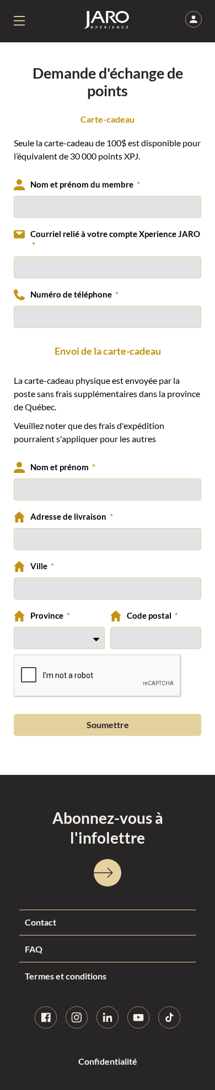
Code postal (150, 615)
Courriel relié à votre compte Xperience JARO (115, 234)
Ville (39, 566)
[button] (19, 21)
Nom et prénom (60, 467)
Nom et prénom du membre (82, 184)
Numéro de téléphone (72, 294)
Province (47, 615)
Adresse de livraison (69, 516)
